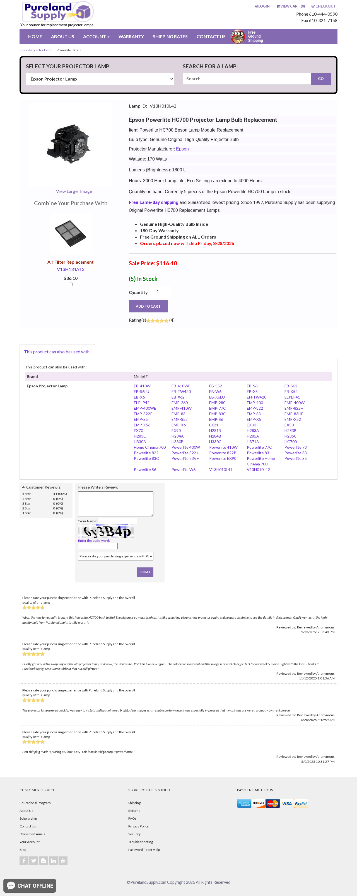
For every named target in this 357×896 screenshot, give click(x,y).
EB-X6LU (217, 397)
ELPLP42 (141, 402)
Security (134, 834)
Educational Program (35, 803)
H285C (290, 436)
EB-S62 (290, 385)
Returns (134, 810)
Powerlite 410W (223, 447)
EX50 (289, 424)
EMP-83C (217, 413)
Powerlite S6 (145, 469)
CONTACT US (211, 36)
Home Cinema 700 (150, 447)
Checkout (325, 6)
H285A (253, 436)
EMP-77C (217, 408)
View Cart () (292, 6)
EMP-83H (255, 413)
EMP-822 (255, 408)
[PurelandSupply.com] (83, 14)
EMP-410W (182, 408)
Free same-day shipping (153, 202)
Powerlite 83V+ (185, 458)
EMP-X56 (142, 424)
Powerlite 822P (222, 452)
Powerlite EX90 (222, 458)
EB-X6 (139, 397)
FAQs (132, 818)
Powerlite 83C (146, 458)
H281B (215, 430)
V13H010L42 (258, 469)
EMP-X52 (292, 419)
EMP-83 (178, 413)
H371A (253, 441)
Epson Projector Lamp (36, 50)
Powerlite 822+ (185, 452)
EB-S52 (215, 385)
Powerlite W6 (184, 469)
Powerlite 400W (186, 447)
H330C (215, 441)
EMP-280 (217, 402)
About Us (26, 810)
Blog (23, 850)
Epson (182, 149)
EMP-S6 (216, 419)
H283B (290, 430)
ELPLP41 (292, 397)
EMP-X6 (179, 424)
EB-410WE (181, 385)
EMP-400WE (145, 408)
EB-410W (142, 385)
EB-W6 (215, 391)
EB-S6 (252, 385)
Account (95, 36)
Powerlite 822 (146, 452)
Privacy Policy (138, 826)
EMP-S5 (141, 419)
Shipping (134, 803)
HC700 (290, 441)
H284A (178, 436)
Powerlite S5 (295, 458)
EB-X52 (291, 391)
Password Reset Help (144, 850)
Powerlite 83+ (296, 452)
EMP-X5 (254, 419)
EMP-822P (143, 413)
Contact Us (28, 826)
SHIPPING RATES (170, 36)
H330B (178, 441)
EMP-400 (255, 402)
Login (264, 6)
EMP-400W (294, 402)
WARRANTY (131, 36)
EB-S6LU (141, 391)
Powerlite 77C (259, 447)
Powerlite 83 (258, 452)
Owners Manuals (32, 834)
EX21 (213, 424)
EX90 (176, 430)
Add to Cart (148, 306)
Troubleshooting (140, 842)
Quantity (138, 292)
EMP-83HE (293, 413)
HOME (35, 36)
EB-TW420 (181, 391)
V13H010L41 (220, 469)
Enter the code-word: (94, 540)
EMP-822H (293, 408)
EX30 (251, 424)
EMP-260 (180, 402)
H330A (140, 441)
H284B (215, 436)
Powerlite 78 (295, 447)
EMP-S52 (180, 419)
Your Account (30, 842)
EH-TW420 (256, 397)
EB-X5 (252, 391)
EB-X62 (178, 397)
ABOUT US (62, 36)
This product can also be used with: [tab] (57, 351)
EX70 (138, 430)
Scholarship (28, 818)
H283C (140, 436)
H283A (253, 430)
